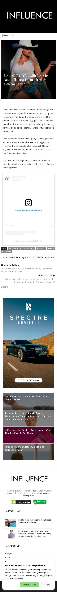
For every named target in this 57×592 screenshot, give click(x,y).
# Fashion (41, 248)
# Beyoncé (13, 248)
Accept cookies (29, 585)
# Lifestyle (6, 251)
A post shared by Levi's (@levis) (28, 241)
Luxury (7, 558)
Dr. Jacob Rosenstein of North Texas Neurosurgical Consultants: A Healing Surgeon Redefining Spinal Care (28, 416)
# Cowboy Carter (27, 248)
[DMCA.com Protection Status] (20, 502)
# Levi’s (51, 248)
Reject (47, 585)
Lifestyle (8, 553)
